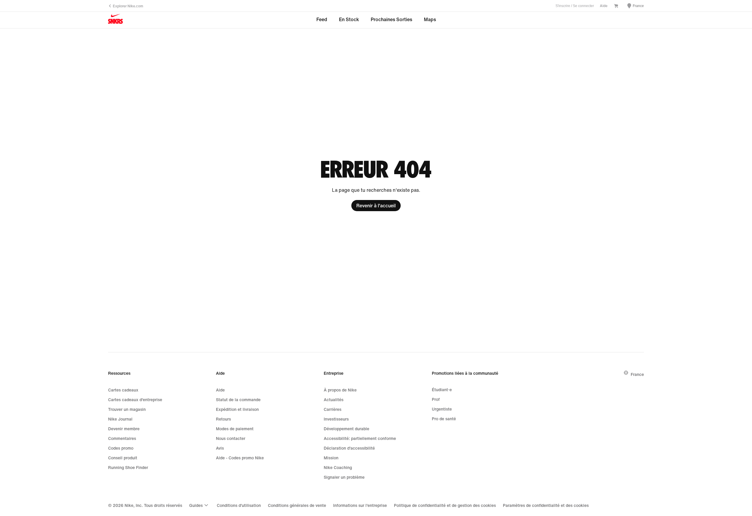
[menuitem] (199, 505)
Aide (603, 5)
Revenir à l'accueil (376, 205)
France (637, 374)
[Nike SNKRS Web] (115, 20)
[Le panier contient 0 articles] (616, 6)
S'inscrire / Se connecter (574, 6)
